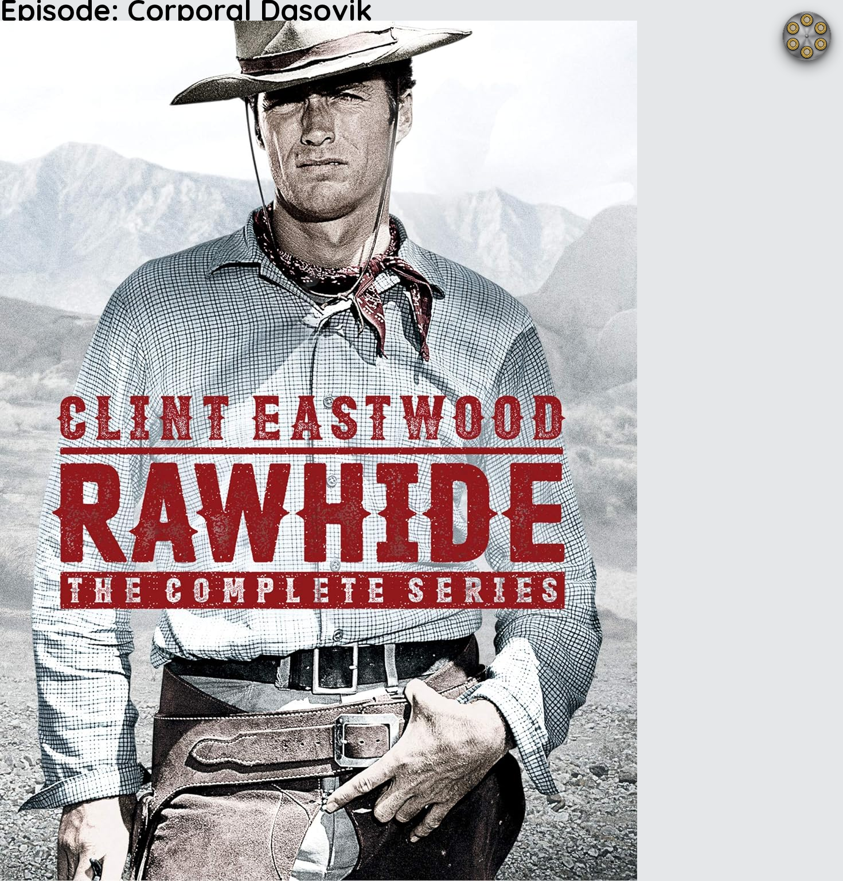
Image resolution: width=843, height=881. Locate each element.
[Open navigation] (807, 36)
